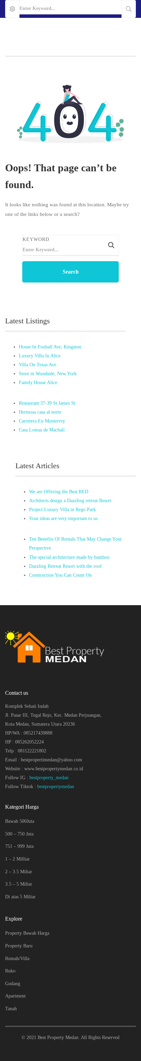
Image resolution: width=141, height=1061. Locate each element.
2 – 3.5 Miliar (18, 871)
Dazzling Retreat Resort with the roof (65, 566)
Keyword (36, 239)
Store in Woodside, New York (48, 373)
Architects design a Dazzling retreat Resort (70, 500)
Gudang (12, 983)
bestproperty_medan (48, 777)
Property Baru (19, 945)
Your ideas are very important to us (63, 518)
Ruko (10, 970)
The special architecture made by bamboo (69, 557)
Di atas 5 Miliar (20, 896)
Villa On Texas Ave (37, 364)
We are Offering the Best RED (58, 491)
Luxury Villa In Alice (40, 355)
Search (71, 272)
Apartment (15, 996)
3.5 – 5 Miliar (18, 884)
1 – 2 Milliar (17, 859)
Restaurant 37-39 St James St (47, 403)
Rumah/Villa (17, 958)
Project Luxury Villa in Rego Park (62, 509)
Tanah (11, 1008)
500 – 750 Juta (19, 834)
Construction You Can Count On (60, 575)
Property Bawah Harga (27, 933)
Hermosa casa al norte (40, 412)
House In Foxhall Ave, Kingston (50, 346)
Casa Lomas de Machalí (42, 430)
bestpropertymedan (55, 786)
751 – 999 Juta (19, 846)
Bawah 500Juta (19, 821)
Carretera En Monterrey (42, 421)
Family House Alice (38, 382)
